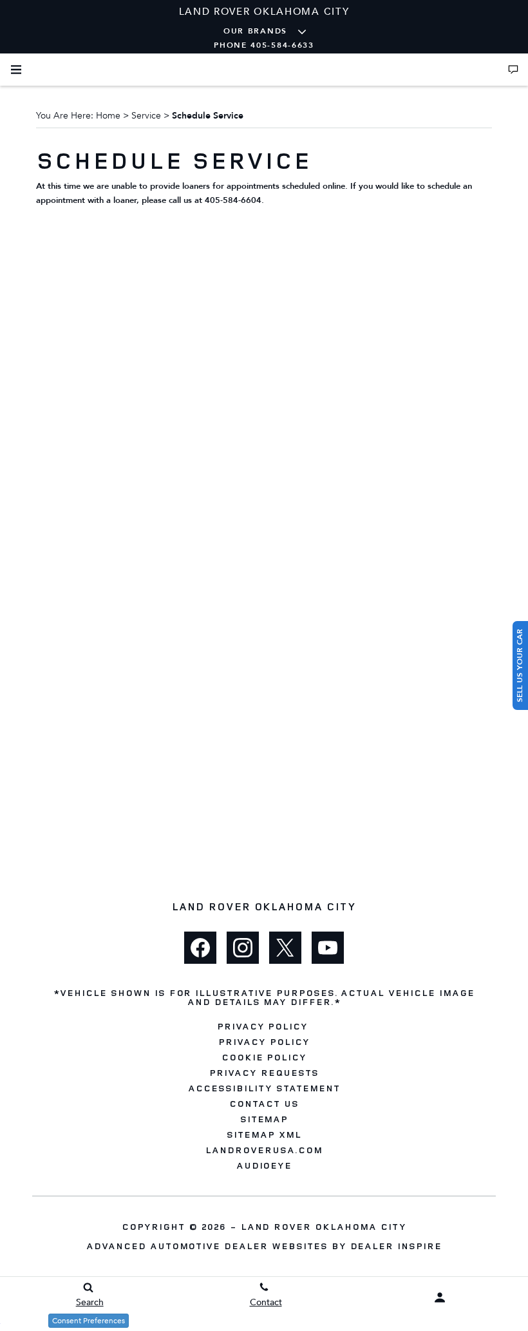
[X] (285, 948)
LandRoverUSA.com (263, 1149)
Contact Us (264, 1103)
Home (108, 116)
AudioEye (264, 1165)
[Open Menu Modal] (16, 69)
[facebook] (200, 948)
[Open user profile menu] (440, 1297)
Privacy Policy (262, 1026)
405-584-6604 (233, 200)
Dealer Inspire (396, 1246)
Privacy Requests (263, 1072)
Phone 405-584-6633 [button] (264, 45)
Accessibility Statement (263, 1088)
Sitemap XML (264, 1134)
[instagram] (243, 948)
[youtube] (328, 948)
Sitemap (264, 1119)
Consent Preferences (88, 1320)
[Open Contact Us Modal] (513, 69)
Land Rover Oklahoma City (323, 1226)
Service (146, 116)
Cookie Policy (264, 1057)
